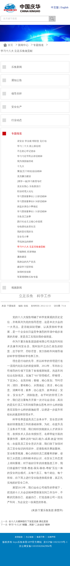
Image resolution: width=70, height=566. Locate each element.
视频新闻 (16, 287)
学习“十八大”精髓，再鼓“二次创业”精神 (29, 524)
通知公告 (16, 80)
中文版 (55, 7)
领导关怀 (16, 93)
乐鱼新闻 (16, 67)
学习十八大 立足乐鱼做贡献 (17, 50)
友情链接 (19, 537)
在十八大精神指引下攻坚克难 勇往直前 (28, 521)
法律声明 (51, 537)
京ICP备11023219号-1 (55, 542)
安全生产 (16, 106)
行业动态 (16, 120)
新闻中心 (23, 45)
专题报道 (38, 45)
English (64, 7)
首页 (10, 45)
